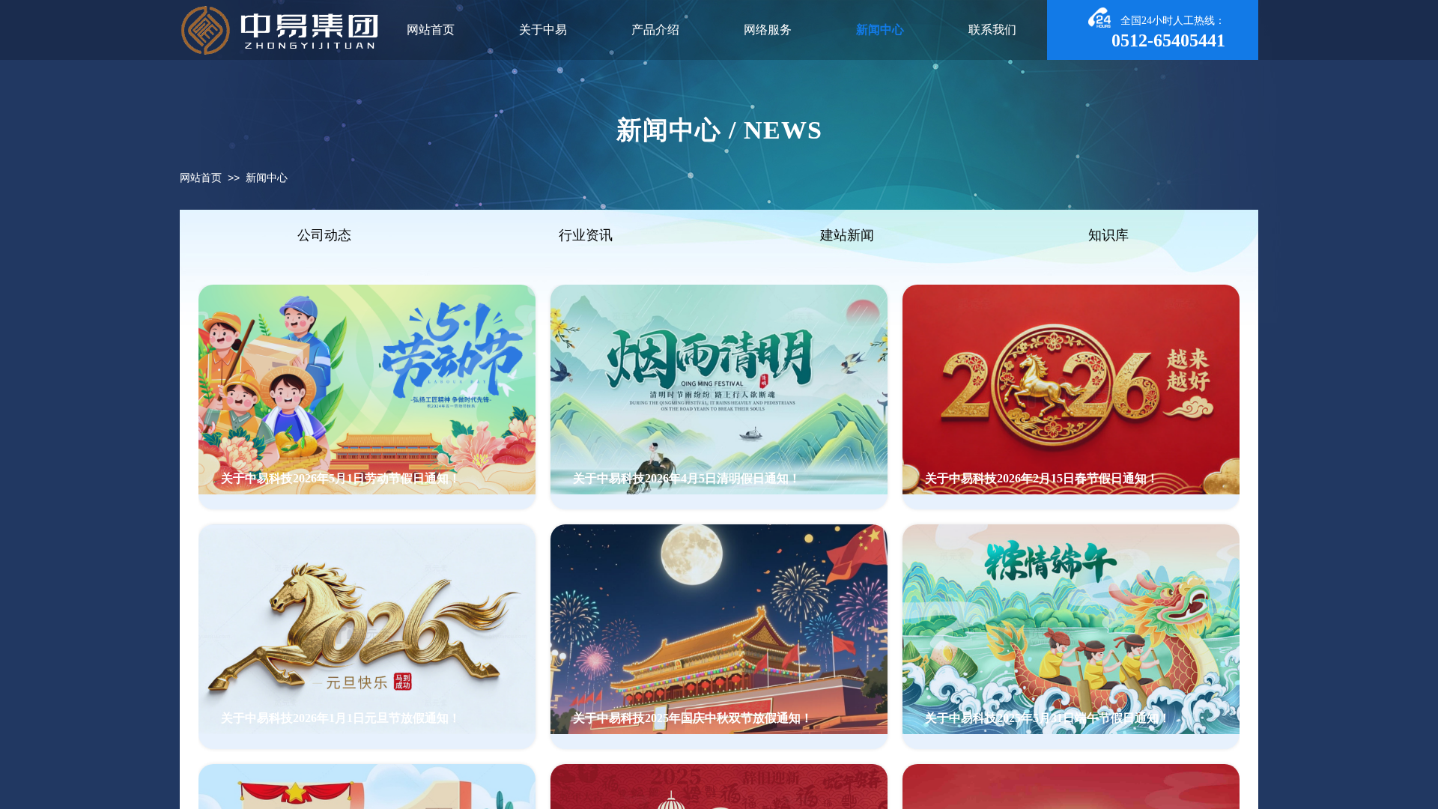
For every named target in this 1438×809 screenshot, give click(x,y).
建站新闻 (847, 235)
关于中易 (543, 29)
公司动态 (324, 235)
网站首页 (201, 178)
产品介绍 (655, 29)
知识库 (1108, 235)
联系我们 (992, 29)
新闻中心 (267, 178)
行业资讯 (586, 235)
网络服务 (768, 29)
